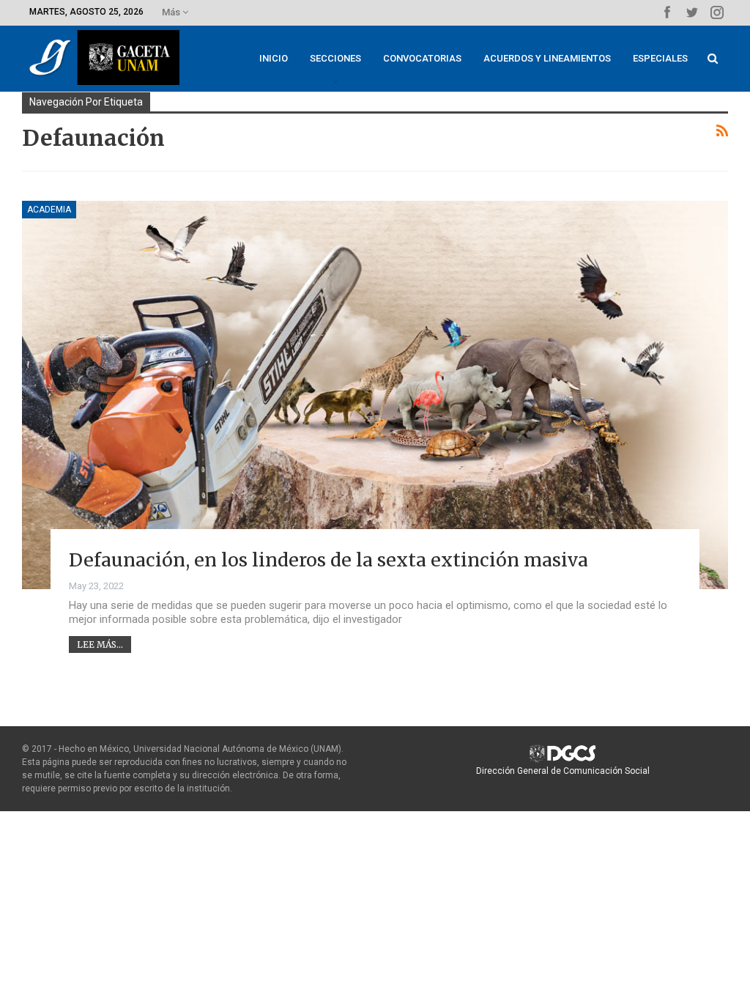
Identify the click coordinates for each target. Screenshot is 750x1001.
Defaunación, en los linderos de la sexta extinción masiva (328, 560)
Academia (49, 209)
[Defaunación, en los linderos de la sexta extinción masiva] (375, 395)
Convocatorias (422, 58)
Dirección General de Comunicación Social (563, 771)
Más (172, 12)
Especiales (660, 58)
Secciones (335, 58)
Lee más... (100, 644)
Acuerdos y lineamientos (547, 58)
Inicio (273, 58)
